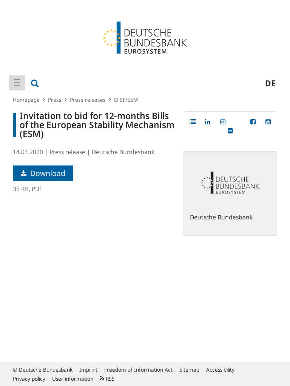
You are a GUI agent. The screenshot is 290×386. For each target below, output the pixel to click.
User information (72, 378)
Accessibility (220, 369)
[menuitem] (17, 82)
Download (46, 173)
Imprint (88, 369)
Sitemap (189, 369)
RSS (109, 378)
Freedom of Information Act (138, 369)
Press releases (88, 99)
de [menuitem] (270, 83)
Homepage (26, 99)
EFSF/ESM (126, 99)
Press (55, 99)
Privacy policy (29, 378)
